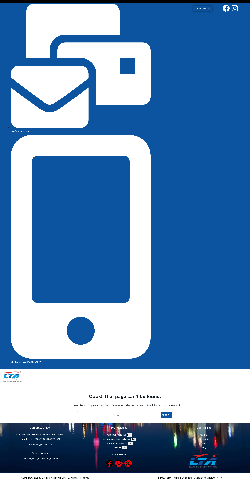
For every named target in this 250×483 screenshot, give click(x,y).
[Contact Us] (204, 439)
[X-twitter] (128, 463)
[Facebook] (226, 8)
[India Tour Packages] (119, 435)
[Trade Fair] (119, 447)
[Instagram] (234, 8)
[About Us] (204, 435)
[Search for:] (119, 415)
